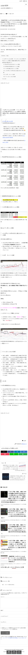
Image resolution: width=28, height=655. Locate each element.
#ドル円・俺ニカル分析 (8, 121)
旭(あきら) (24, 443)
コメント (2, 596)
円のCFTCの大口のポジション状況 (11, 64)
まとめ (4, 78)
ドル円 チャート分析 (9, 74)
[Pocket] (5, 454)
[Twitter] (4, 452)
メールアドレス (4, 616)
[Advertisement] (12, 94)
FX (7, 13)
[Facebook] (10, 452)
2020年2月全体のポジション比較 (11, 66)
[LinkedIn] (17, 452)
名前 (2, 610)
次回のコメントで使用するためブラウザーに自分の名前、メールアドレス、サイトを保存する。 (14, 628)
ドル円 (12, 13)
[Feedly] (22, 454)
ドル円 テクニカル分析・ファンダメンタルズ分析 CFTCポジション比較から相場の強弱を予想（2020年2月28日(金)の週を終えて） (14, 60)
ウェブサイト (3, 622)
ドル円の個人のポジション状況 (10, 68)
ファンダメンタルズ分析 (9, 76)
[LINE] (14, 454)
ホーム (3, 13)
